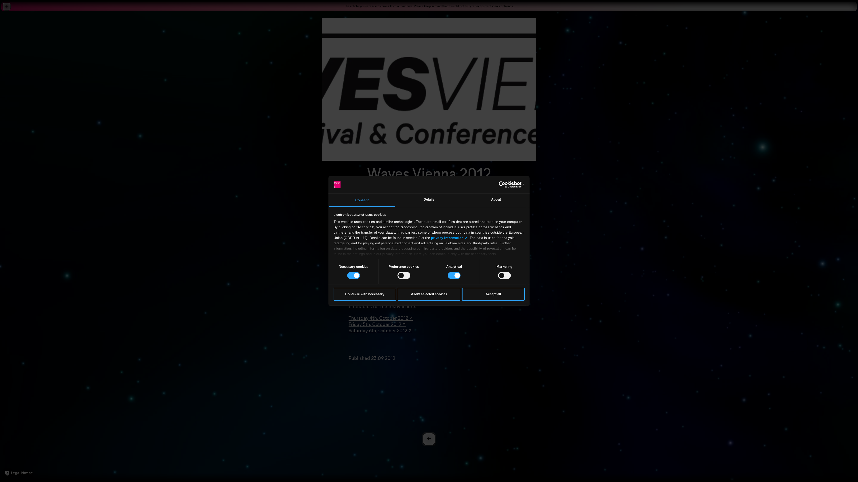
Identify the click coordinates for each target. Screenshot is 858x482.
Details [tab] (429, 199)
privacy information (447, 238)
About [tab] (496, 199)
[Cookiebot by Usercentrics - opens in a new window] (505, 184)
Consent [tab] (362, 200)
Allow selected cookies (429, 294)
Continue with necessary (364, 294)
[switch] (403, 275)
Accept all (493, 294)
